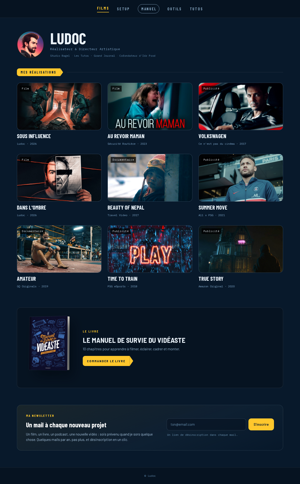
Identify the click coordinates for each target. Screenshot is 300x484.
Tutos (196, 8)
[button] (59, 114)
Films (103, 8)
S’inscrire (261, 424)
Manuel (149, 8)
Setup (123, 8)
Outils (174, 8)
